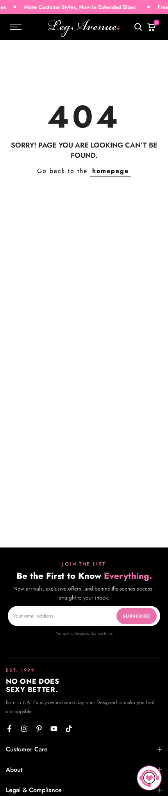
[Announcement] (72, 7)
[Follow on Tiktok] (68, 728)
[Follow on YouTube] (53, 728)
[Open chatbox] (149, 778)
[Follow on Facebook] (9, 728)
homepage (110, 170)
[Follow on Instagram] (24, 728)
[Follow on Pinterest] (39, 728)
